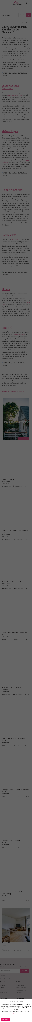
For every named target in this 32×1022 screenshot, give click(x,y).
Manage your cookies (16, 1013)
